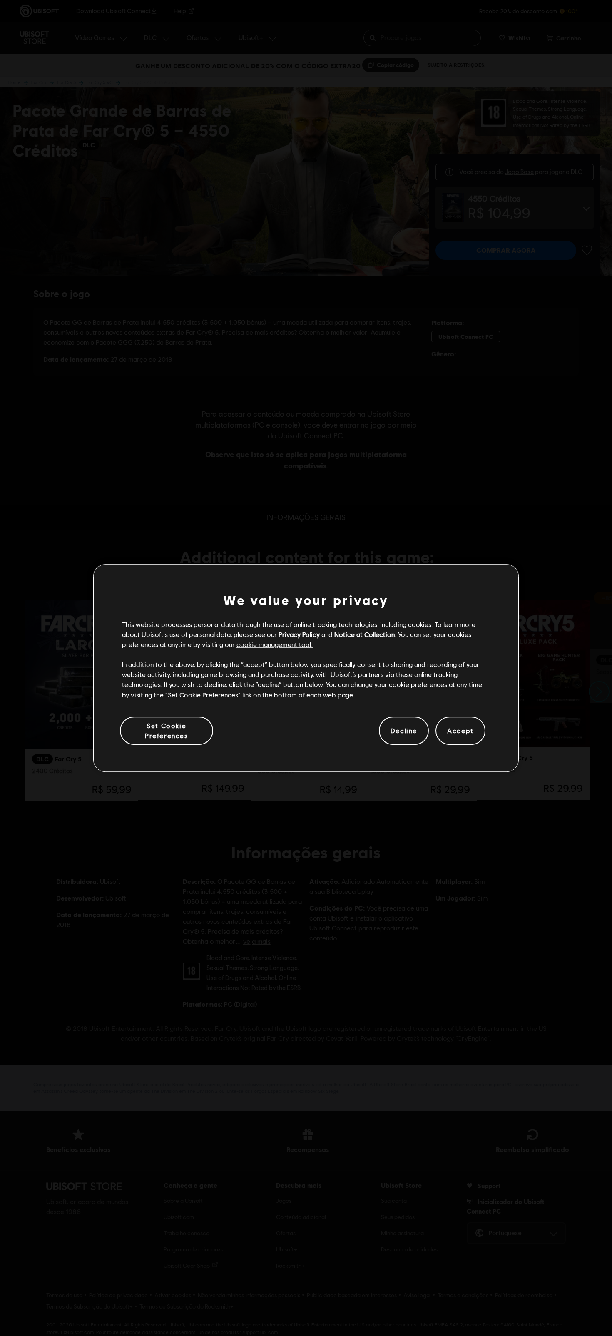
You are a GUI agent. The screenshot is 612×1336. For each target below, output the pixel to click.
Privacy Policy (299, 634)
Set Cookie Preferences (166, 730)
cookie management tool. (274, 644)
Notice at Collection (364, 634)
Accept (460, 730)
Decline (404, 730)
